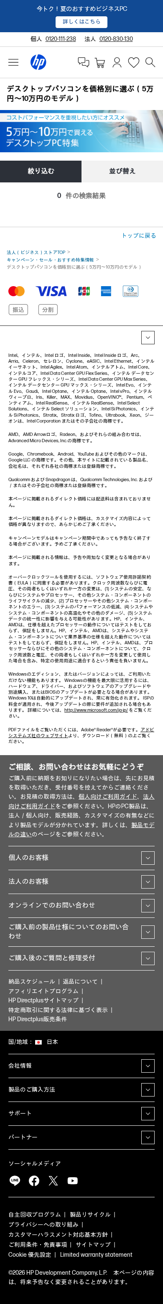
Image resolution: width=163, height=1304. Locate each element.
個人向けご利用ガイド (108, 796)
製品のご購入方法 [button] (31, 1089)
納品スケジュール (31, 981)
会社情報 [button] (20, 1065)
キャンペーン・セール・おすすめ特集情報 (50, 260)
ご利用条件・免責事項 (37, 1244)
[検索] (150, 62)
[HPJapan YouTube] (72, 1180)
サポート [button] (20, 1113)
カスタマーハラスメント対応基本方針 (58, 1234)
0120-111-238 (61, 39)
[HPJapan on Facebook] (34, 1180)
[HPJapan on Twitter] (53, 1180)
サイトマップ (93, 1244)
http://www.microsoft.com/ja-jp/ (96, 710)
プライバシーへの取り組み (43, 1224)
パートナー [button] (23, 1137)
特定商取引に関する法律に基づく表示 (58, 1010)
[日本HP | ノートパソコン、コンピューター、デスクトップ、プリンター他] (38, 62)
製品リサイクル (90, 1214)
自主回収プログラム (34, 1214)
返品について (80, 981)
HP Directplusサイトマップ (43, 1000)
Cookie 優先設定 (29, 1254)
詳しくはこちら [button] (82, 21)
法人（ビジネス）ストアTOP (36, 252)
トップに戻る (138, 235)
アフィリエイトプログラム (43, 991)
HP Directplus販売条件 (37, 1019)
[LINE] (14, 1180)
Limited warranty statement (96, 1254)
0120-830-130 (116, 39)
